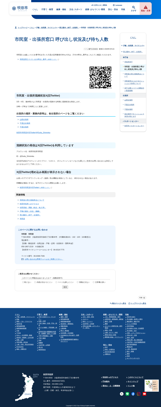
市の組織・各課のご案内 (134, 319)
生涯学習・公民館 (44, 345)
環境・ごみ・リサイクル (24, 321)
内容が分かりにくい (44, 282)
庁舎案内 (106, 381)
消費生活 (108, 354)
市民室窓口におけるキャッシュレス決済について (134, 82)
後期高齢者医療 (21, 328)
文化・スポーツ (87, 314)
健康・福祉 (61, 9)
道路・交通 (108, 330)
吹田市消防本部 (110, 352)
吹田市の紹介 (131, 317)
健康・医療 (64, 317)
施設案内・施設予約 (133, 321)
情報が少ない (84, 282)
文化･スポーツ (75, 9)
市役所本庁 (128, 62)
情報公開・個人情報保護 (134, 340)
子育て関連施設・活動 (46, 336)
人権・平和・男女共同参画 (25, 344)
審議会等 (130, 347)
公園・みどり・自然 (111, 332)
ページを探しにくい (66, 282)
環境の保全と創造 (110, 335)
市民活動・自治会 (22, 342)
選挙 (128, 353)
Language (118, 5)
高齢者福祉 (64, 326)
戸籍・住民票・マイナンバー (47, 27)
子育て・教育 (47, 9)
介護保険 (63, 328)
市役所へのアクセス (110, 377)
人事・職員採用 (132, 349)
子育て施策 (42, 338)
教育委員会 (42, 349)
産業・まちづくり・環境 (112, 314)
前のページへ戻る (119, 303)
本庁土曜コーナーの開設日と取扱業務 (134, 89)
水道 (17, 330)
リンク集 (131, 386)
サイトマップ (133, 381)
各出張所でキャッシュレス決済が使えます (134, 115)
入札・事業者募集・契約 (112, 317)
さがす (133, 11)
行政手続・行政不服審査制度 (136, 342)
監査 (128, 356)
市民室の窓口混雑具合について (32, 200)
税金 (17, 319)
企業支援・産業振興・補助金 (114, 319)
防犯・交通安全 (110, 349)
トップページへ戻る (138, 303)
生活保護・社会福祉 (67, 333)
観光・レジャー (88, 321)
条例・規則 (130, 337)
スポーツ (85, 319)
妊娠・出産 (42, 321)
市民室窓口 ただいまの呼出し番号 (38, 59)
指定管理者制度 (132, 344)
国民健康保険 (20, 326)
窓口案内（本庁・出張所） (69, 27)
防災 (106, 347)
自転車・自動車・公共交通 (25, 337)
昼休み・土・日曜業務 (111, 386)
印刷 (140, 297)
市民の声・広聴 (132, 335)
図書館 (41, 343)
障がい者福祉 (65, 330)
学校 (40, 340)
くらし (35, 9)
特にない (27, 282)
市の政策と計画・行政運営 (135, 328)
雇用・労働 (108, 321)
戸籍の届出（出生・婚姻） (30, 211)
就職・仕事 (20, 340)
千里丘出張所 (25, 123)
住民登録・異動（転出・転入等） (33, 207)
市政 (123, 9)
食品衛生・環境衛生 (67, 324)
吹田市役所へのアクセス (29, 204)
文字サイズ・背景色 (100, 5)
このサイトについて (135, 377)
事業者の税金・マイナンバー (114, 337)
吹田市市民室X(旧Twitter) (35, 187)
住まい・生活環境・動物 (24, 335)
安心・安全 (113, 9)
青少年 (41, 347)
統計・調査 (130, 351)
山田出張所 (24, 119)
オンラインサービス (133, 358)
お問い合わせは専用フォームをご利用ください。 (44, 259)
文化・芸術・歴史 (88, 317)
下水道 (18, 333)
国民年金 (19, 324)
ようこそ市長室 (132, 324)
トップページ (22, 27)
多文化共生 (20, 347)
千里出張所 (24, 127)
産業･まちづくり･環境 (95, 9)
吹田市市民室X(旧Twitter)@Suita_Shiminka (33, 133)
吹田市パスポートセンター (134, 126)
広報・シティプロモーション (136, 333)
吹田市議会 (130, 326)
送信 (65, 287)
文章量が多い (100, 282)
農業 (106, 324)
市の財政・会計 (132, 330)
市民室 (22, 219)
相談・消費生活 (21, 349)
